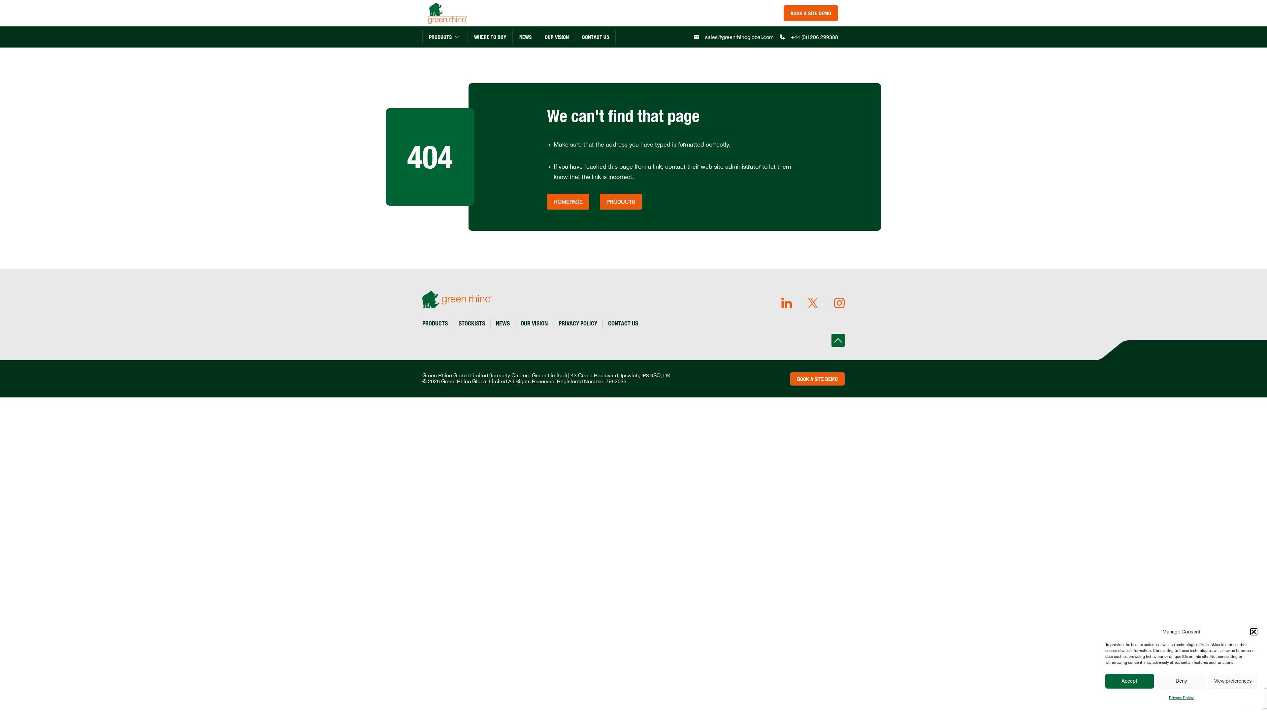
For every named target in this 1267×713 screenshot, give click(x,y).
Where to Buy (490, 37)
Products (440, 37)
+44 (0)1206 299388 (814, 37)
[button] (1254, 631)
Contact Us (595, 37)
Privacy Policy (1181, 698)
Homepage (568, 202)
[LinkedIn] (786, 303)
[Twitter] (813, 303)
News (525, 37)
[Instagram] (839, 303)
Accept (1129, 681)
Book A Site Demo (811, 13)
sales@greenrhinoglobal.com (739, 37)
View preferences (1233, 681)
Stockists (472, 323)
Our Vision (557, 37)
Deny (1181, 681)
